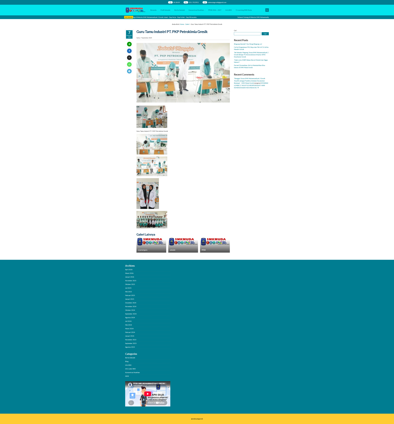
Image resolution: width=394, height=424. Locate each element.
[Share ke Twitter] (129, 58)
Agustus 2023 (130, 347)
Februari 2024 (130, 332)
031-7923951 (194, 2)
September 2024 (130, 314)
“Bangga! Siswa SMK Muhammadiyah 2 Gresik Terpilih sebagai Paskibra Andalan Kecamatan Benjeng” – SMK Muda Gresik (249, 81)
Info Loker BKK (130, 369)
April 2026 (128, 269)
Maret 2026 (129, 273)
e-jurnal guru (142, 250)
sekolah (172, 250)
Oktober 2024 (130, 310)
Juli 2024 (128, 321)
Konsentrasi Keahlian (196, 10)
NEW (127, 376)
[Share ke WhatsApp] (129, 64)
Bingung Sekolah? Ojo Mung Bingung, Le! (248, 44)
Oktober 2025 (130, 284)
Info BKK (228, 10)
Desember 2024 (130, 303)
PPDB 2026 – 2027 (214, 10)
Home (182, 24)
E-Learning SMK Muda (244, 10)
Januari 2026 (129, 277)
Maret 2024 (129, 328)
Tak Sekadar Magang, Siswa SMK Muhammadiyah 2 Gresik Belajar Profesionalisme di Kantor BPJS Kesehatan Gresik (251, 55)
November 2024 (130, 306)
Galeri (187, 24)
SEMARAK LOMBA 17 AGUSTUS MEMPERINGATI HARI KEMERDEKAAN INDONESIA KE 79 (251, 85)
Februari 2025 (130, 295)
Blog (126, 361)
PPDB (204, 250)
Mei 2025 (128, 292)
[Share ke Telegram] (129, 71)
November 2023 (130, 340)
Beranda (153, 10)
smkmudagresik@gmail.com (217, 2)
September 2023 (130, 343)
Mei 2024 (128, 325)
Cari (235, 30)
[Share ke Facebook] (129, 51)
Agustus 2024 (130, 317)
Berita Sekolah (179, 10)
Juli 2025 (128, 288)
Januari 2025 (129, 299)
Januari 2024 (129, 336)
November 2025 (130, 281)
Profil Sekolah (165, 10)
